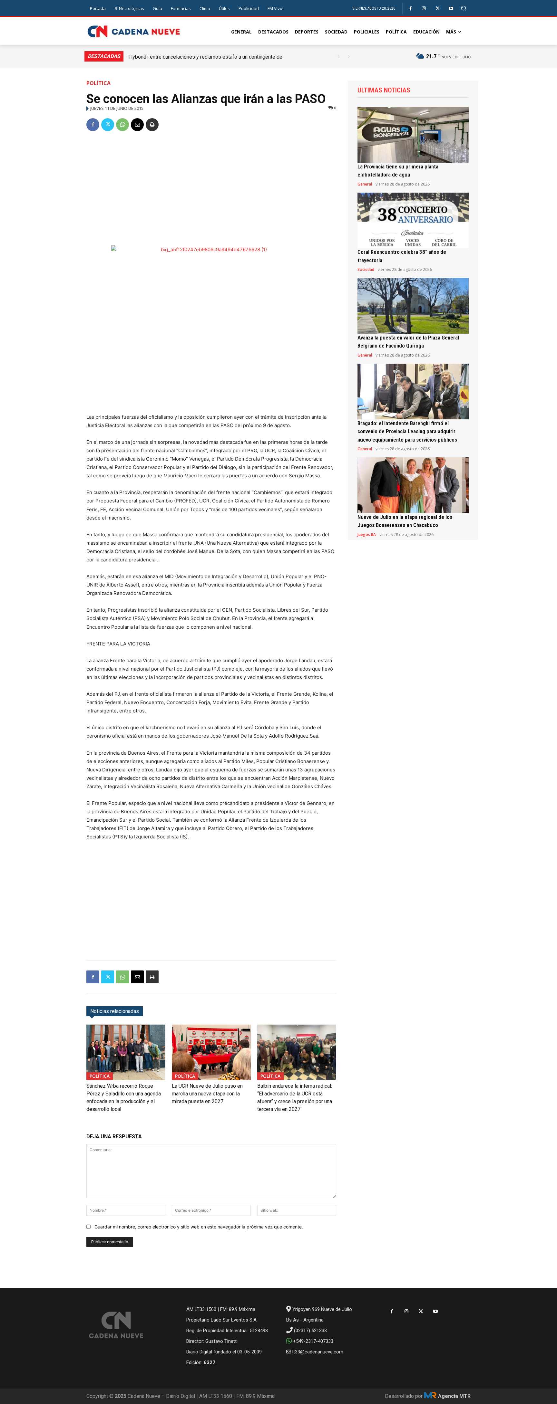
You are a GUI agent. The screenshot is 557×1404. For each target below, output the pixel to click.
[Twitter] (437, 8)
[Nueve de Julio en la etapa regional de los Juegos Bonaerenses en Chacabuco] (413, 485)
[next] (349, 57)
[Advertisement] (211, 186)
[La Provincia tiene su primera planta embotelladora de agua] (413, 135)
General (364, 184)
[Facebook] (410, 8)
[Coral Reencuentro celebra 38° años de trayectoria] (413, 220)
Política (98, 83)
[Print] (152, 124)
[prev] (338, 57)
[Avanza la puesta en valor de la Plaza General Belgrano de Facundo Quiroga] (413, 306)
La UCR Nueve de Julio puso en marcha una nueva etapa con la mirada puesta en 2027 (207, 1093)
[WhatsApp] (122, 124)
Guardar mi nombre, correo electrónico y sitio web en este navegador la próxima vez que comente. (198, 1226)
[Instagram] (424, 8)
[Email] (137, 124)
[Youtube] (451, 8)
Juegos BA (366, 535)
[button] (464, 8)
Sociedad (365, 270)
